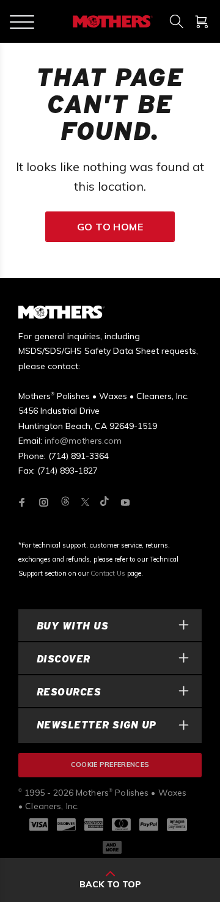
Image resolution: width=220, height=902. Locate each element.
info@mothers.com (83, 440)
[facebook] (22, 502)
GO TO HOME (110, 227)
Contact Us (107, 573)
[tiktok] (104, 502)
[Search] (176, 21)
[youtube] (125, 502)
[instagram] (44, 502)
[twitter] (85, 502)
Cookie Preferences (110, 764)
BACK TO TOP (110, 884)
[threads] (65, 502)
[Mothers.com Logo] (111, 21)
